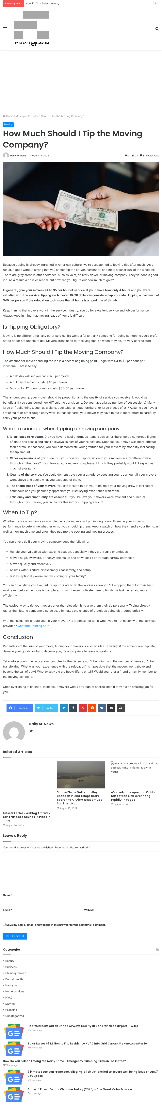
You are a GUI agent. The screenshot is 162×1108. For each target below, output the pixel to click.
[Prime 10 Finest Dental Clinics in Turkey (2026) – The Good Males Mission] (14, 1094)
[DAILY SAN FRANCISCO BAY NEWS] (31, 28)
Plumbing (11, 1009)
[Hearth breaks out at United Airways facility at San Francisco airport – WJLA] (14, 1031)
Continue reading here (33, 626)
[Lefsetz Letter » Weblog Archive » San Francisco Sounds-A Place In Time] (27, 785)
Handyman (12, 985)
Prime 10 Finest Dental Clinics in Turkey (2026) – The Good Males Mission (80, 1089)
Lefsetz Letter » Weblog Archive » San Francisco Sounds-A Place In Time (26, 817)
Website (89, 910)
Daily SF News (18, 155)
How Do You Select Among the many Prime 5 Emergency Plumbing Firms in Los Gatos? (79, 3)
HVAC (9, 997)
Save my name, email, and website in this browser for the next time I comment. (56, 924)
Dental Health (14, 979)
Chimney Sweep (15, 973)
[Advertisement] (81, 83)
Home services (14, 991)
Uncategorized (14, 1015)
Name (7, 895)
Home (9, 116)
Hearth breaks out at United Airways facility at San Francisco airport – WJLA (83, 1026)
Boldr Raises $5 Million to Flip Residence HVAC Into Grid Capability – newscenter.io (87, 1043)
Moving (20, 116)
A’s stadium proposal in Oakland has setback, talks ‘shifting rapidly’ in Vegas (134, 796)
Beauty (9, 960)
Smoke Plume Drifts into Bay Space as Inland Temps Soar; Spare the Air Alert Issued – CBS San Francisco (79, 797)
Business (11, 967)
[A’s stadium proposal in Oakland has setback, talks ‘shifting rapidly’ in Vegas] (135, 774)
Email (7, 910)
